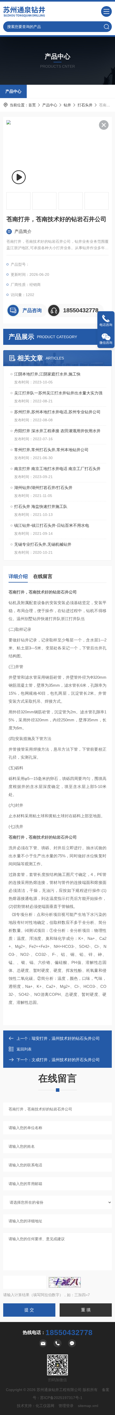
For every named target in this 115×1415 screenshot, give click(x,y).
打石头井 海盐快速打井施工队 (40, 506)
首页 (32, 105)
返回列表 (24, 1049)
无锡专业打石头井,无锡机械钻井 (42, 544)
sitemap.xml (88, 1406)
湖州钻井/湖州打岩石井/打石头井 (43, 487)
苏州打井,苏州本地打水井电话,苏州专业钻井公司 (57, 412)
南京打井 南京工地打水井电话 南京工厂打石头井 (57, 468)
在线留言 (42, 576)
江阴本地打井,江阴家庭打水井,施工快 (47, 374)
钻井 (67, 105)
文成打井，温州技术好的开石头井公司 (66, 1059)
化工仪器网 (45, 1406)
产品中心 (13, 91)
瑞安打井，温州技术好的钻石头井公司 (66, 1038)
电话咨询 (105, 325)
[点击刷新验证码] (65, 1282)
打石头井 (85, 105)
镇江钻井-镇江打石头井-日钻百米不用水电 (51, 525)
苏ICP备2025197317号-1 (61, 1398)
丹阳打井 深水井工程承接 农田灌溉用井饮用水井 (57, 430)
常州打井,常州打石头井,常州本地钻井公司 (51, 449)
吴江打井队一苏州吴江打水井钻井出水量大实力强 (58, 393)
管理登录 (66, 1406)
